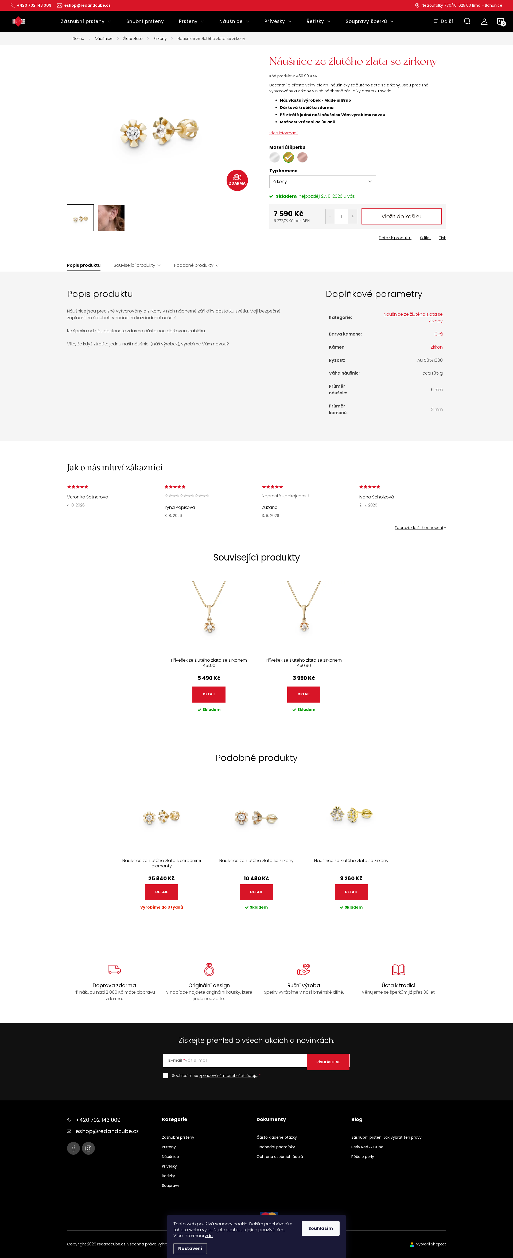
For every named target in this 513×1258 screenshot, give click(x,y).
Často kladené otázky (276, 1137)
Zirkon (437, 347)
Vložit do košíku (402, 216)
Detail (209, 694)
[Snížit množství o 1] (330, 216)
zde (209, 1236)
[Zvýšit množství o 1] (352, 216)
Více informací (283, 133)
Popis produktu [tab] (83, 265)
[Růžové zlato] (302, 157)
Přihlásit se (328, 1062)
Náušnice (170, 1156)
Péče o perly (362, 1156)
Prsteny (169, 1147)
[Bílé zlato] (274, 157)
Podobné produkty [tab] (193, 265)
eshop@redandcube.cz (107, 1131)
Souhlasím (320, 1228)
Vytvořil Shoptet (431, 1244)
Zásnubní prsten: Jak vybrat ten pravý (386, 1137)
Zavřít (299, 236)
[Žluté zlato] (288, 157)
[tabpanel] (209, 651)
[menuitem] (86, 21)
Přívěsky (169, 1166)
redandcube (88, 1148)
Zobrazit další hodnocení (419, 527)
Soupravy (170, 1185)
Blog (357, 1119)
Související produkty (134, 265)
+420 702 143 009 (98, 1120)
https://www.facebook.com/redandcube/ (73, 1148)
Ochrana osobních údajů (279, 1156)
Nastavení (190, 1248)
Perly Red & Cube (367, 1147)
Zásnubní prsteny (178, 1137)
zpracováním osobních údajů (228, 1075)
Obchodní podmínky (275, 1147)
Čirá (438, 334)
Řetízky (168, 1175)
